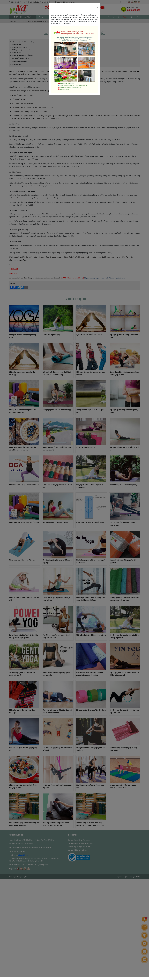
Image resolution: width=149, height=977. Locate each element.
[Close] (97, 7)
